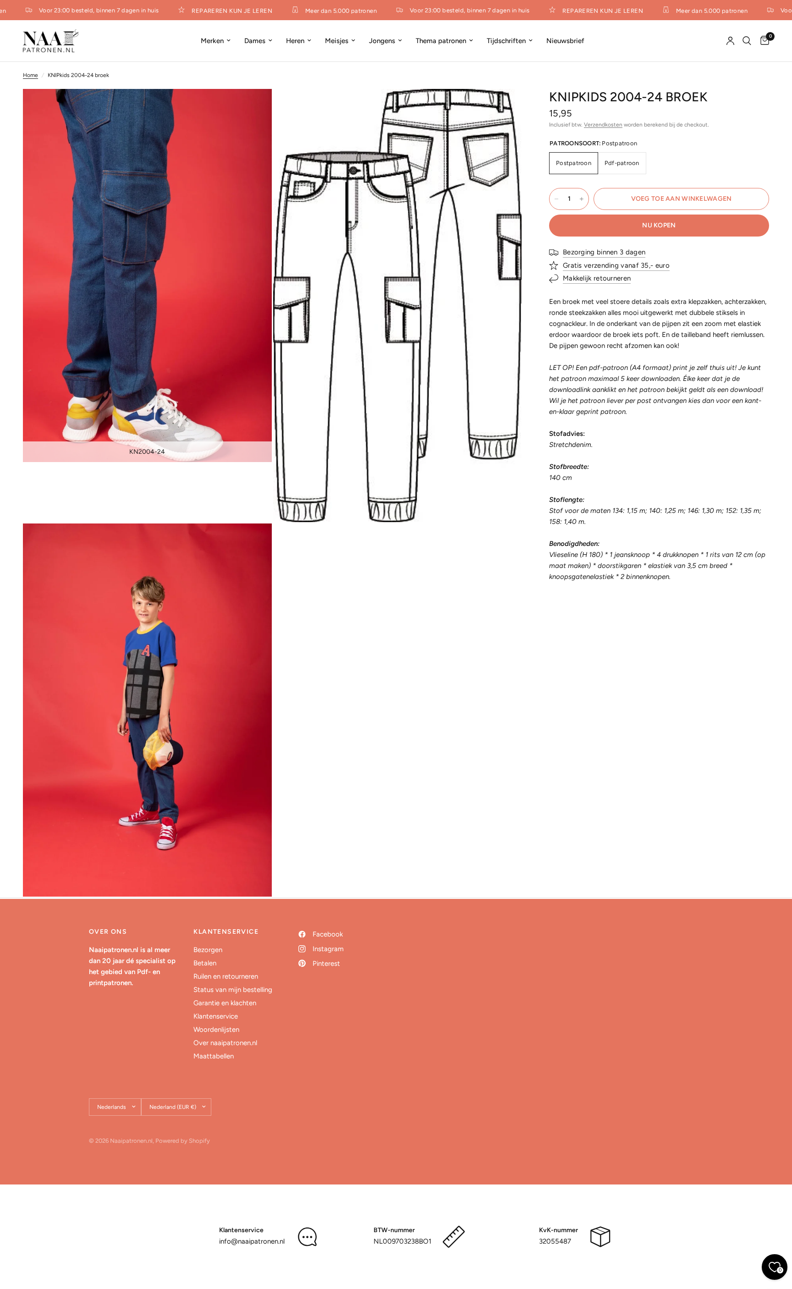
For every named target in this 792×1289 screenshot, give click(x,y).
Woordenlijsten (216, 1029)
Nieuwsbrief (565, 41)
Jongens (382, 41)
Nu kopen (659, 225)
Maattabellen (213, 1056)
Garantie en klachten (224, 1003)
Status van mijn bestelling (232, 990)
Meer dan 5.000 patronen (330, 10)
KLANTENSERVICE (225, 932)
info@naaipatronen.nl (252, 1241)
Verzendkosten (603, 124)
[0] (762, 40)
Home (30, 75)
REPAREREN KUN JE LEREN (221, 10)
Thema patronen (441, 41)
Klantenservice (215, 1016)
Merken (212, 41)
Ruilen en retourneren (225, 976)
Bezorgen (207, 950)
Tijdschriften (506, 41)
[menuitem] (215, 41)
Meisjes (336, 41)
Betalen (204, 963)
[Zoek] (747, 40)
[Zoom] (252, 108)
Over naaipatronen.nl (225, 1043)
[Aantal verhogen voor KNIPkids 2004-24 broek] (581, 198)
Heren (295, 41)
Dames (254, 41)
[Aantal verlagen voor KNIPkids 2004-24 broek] (556, 198)
